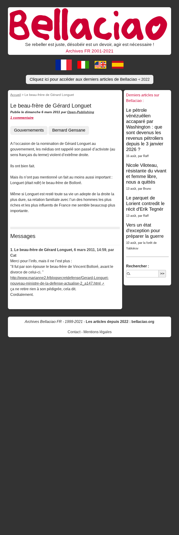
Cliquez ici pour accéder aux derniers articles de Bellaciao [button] (90, 79)
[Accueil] (89, 24)
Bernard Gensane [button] (68, 130)
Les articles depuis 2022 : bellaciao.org (120, 322)
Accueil (15, 95)
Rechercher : (137, 266)
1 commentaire (22, 117)
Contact (74, 332)
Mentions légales (97, 332)
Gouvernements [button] (29, 130)
